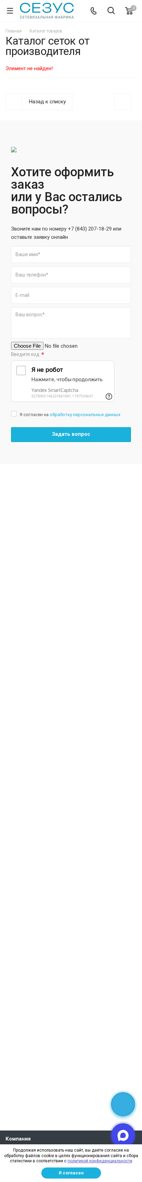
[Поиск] (111, 11)
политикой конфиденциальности (100, 1160)
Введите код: (27, 354)
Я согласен (71, 1172)
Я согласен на (70, 414)
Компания (18, 1139)
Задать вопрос (71, 434)
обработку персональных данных (85, 414)
